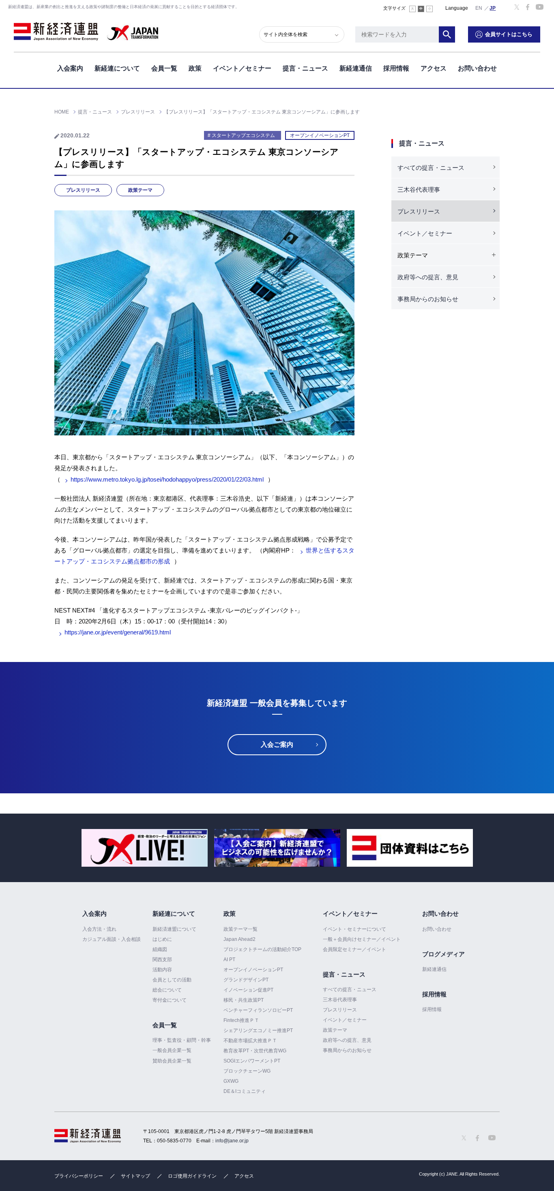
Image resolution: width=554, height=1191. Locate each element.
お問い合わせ (477, 68)
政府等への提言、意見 (427, 277)
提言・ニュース (305, 68)
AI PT (229, 959)
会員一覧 (164, 68)
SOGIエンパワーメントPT (251, 1061)
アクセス (434, 68)
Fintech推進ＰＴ (241, 1020)
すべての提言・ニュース (430, 167)
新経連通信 (355, 68)
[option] (144, 848)
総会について (167, 990)
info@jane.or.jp (232, 1141)
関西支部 (162, 959)
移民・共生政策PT (243, 1000)
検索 (447, 34)
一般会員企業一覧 (171, 1050)
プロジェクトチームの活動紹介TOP (262, 949)
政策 (195, 68)
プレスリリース (83, 190)
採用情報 (396, 68)
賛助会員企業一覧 (171, 1061)
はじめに (162, 939)
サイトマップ (135, 1176)
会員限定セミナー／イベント (354, 949)
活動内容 (162, 970)
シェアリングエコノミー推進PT (258, 1030)
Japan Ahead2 (239, 939)
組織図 (159, 949)
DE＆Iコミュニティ (244, 1091)
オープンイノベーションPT (320, 135)
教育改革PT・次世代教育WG (254, 1051)
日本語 (493, 7)
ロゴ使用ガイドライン (192, 1176)
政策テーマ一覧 (240, 929)
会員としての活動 (171, 980)
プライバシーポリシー (78, 1176)
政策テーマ (140, 190)
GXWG (230, 1081)
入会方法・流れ (99, 929)
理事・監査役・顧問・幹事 (181, 1040)
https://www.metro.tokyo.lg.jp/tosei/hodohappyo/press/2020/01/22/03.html (167, 479)
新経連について (117, 68)
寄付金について (169, 1000)
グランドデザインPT (245, 980)
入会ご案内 (277, 744)
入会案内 (70, 68)
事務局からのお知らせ (427, 299)
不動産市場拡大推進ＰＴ (250, 1040)
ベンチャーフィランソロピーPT (258, 1010)
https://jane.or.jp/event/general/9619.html (117, 632)
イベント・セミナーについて (354, 929)
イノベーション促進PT (248, 990)
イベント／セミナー (242, 68)
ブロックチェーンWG (247, 1071)
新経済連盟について (174, 929)
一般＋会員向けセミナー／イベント (362, 939)
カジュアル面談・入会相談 (111, 939)
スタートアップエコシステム (243, 135)
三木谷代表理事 (418, 189)
